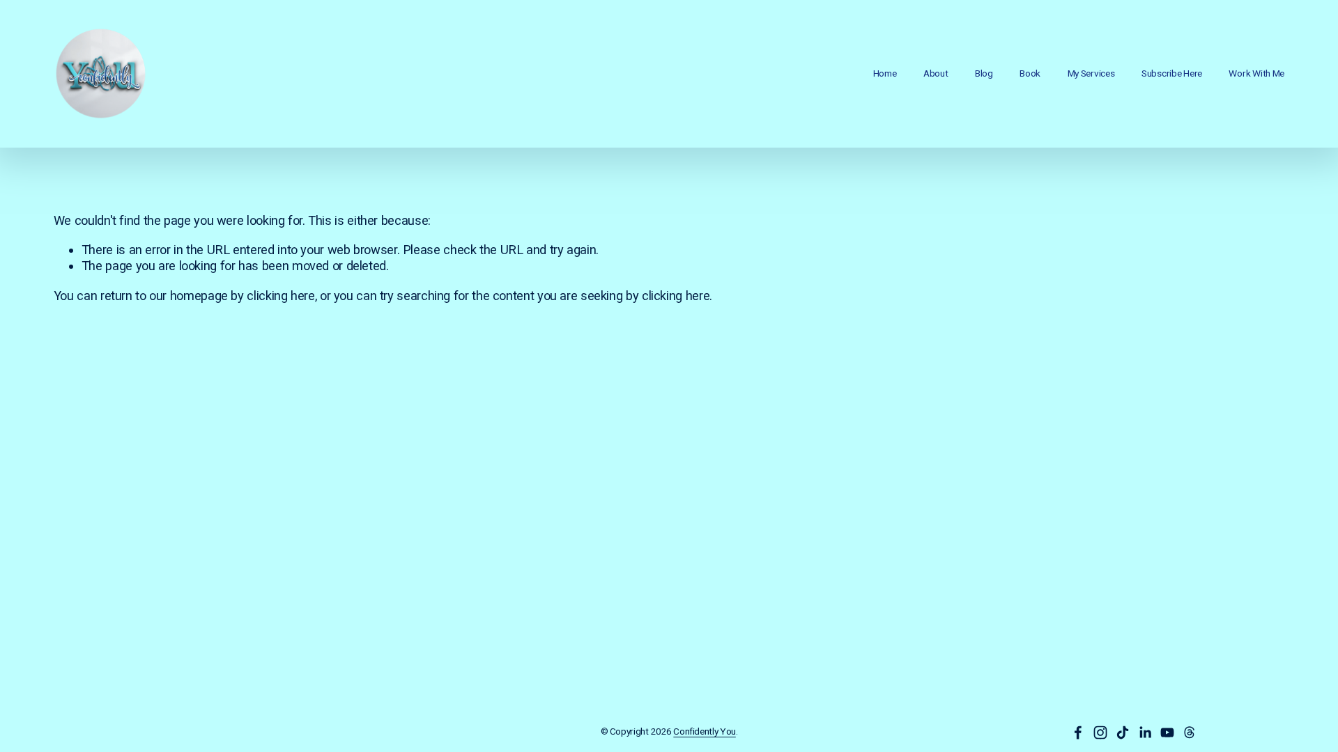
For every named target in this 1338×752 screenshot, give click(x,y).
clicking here (280, 295)
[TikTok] (1123, 732)
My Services (1091, 73)
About (935, 73)
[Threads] (1190, 732)
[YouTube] (1167, 732)
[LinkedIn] (1145, 732)
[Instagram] (1100, 732)
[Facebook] (1078, 732)
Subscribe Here (1171, 73)
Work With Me (1256, 73)
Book (1030, 73)
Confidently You (704, 731)
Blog (984, 73)
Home (885, 73)
